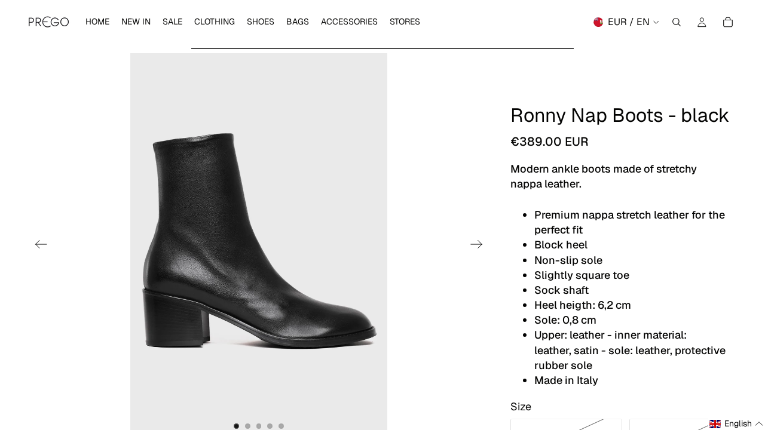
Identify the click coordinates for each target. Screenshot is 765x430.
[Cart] (728, 22)
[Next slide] (480, 246)
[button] (736, 424)
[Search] (676, 22)
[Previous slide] (37, 246)
